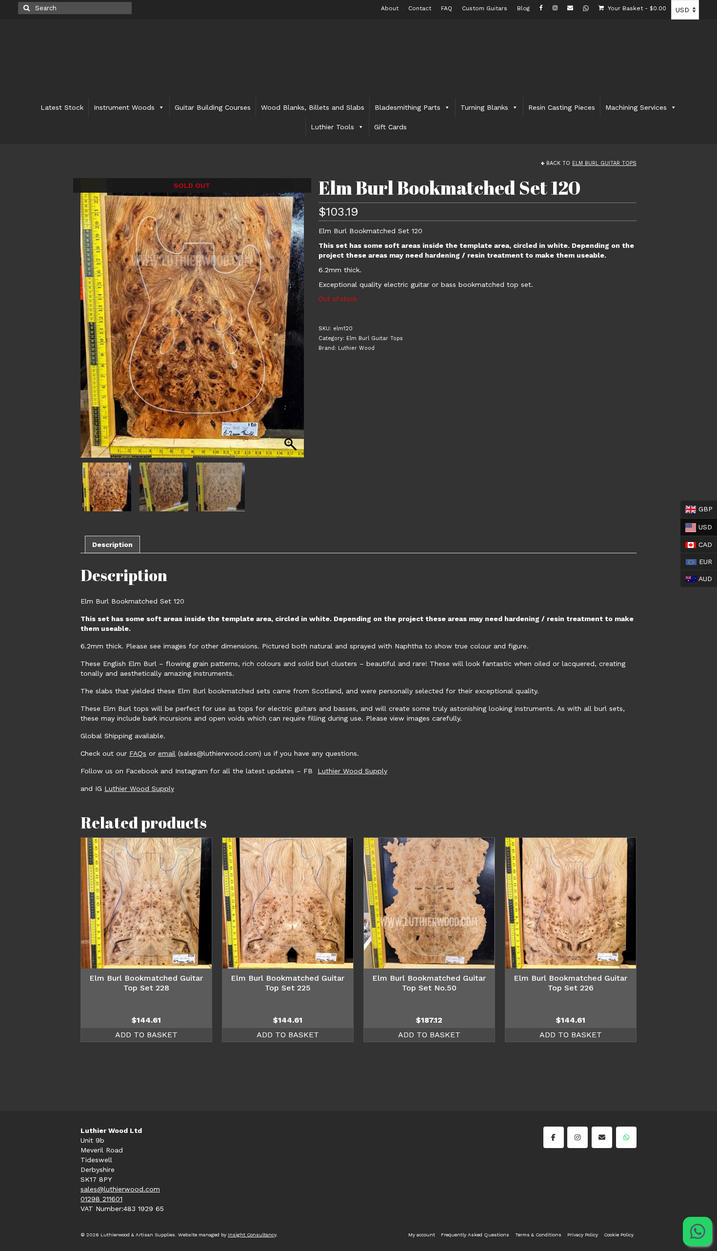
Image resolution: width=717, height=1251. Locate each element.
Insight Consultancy (252, 1234)
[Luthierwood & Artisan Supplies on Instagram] (577, 1137)
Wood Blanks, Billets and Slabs (312, 107)
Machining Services (636, 107)
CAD (696, 543)
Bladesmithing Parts (407, 107)
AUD (696, 578)
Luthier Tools (332, 127)
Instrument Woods (124, 107)
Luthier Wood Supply (352, 771)
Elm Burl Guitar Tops (604, 163)
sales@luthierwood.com (120, 1189)
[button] (291, 323)
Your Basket (636, 8)
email (167, 753)
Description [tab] (112, 544)
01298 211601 (101, 1199)
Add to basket (146, 1034)
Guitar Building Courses (213, 107)
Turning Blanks (484, 107)
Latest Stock (61, 107)
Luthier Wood (356, 348)
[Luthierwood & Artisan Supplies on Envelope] (602, 1137)
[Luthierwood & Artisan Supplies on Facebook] (553, 1137)
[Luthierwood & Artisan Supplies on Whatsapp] (626, 1137)
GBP (696, 508)
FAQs (137, 753)
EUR (696, 560)
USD (696, 526)
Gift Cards (390, 127)
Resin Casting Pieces (561, 107)
